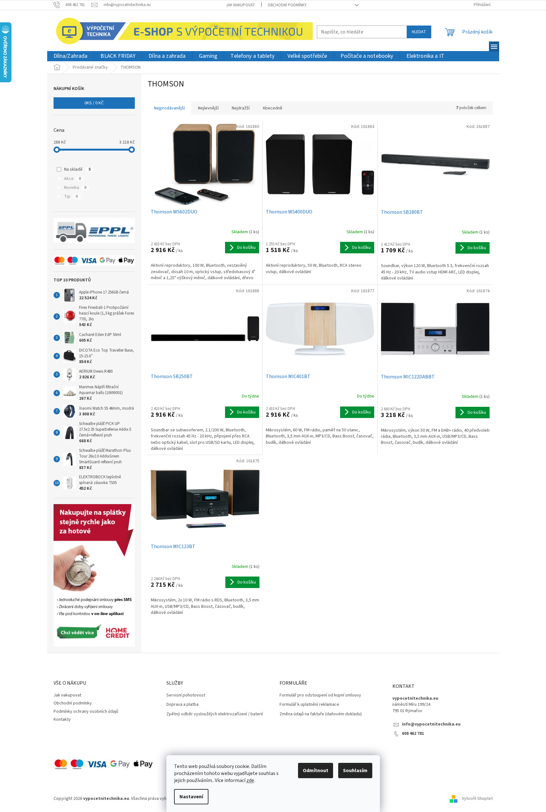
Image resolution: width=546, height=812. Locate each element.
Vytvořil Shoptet (477, 799)
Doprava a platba (182, 705)
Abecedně (272, 108)
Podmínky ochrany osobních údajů (86, 711)
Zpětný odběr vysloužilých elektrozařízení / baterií (214, 714)
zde (250, 780)
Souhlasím (355, 770)
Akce (72, 178)
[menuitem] (70, 56)
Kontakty (62, 719)
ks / (94, 103)
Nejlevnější (208, 108)
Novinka (75, 187)
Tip (71, 196)
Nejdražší (241, 108)
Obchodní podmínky (287, 5)
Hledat (419, 32)
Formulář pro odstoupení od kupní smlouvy (320, 695)
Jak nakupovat (240, 5)
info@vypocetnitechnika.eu (431, 724)
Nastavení (191, 796)
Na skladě (77, 169)
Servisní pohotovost (185, 695)
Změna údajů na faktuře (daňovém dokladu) (321, 714)
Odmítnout (315, 770)
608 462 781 (413, 734)
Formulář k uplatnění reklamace (309, 705)
